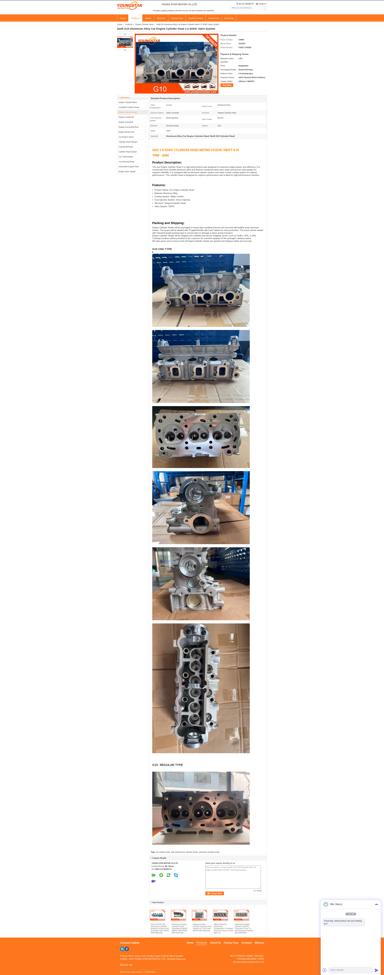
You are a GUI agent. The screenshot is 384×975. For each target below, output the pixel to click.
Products (135, 18)
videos (148, 18)
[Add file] (324, 970)
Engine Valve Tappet (127, 172)
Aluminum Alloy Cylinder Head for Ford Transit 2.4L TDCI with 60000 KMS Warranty (202, 927)
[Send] (376, 970)
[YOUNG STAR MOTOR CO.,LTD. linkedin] (122, 949)
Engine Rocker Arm (126, 132)
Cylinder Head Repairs (128, 142)
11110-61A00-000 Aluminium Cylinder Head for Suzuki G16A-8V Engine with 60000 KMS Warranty (160, 928)
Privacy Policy (126, 956)
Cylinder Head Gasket (128, 152)
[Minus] (376, 904)
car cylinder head (163, 852)
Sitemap (259, 942)
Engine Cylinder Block (128, 102)
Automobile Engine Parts (129, 167)
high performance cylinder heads (184, 852)
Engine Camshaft (126, 122)
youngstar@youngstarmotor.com (248, 962)
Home (123, 18)
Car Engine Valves (126, 137)
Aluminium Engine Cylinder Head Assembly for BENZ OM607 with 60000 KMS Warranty (180, 928)
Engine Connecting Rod (128, 127)
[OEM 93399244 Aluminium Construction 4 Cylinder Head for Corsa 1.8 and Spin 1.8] (223, 915)
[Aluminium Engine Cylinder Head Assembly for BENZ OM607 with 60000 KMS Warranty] (181, 915)
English (262, 4)
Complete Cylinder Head (129, 107)
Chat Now (229, 18)
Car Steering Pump (126, 162)
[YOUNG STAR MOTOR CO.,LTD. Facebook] (126, 949)
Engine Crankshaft (126, 117)
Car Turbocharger (126, 157)
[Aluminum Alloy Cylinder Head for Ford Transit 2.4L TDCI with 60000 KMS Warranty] (202, 915)
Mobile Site (127, 965)
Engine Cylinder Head (144, 24)
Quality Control (196, 18)
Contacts (246, 942)
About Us (161, 18)
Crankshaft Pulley (126, 147)
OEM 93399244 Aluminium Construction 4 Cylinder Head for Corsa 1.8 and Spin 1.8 (223, 928)
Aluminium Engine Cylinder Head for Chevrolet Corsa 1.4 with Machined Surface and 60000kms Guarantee (244, 929)
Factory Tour (177, 18)
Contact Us (213, 18)
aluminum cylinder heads (209, 852)
